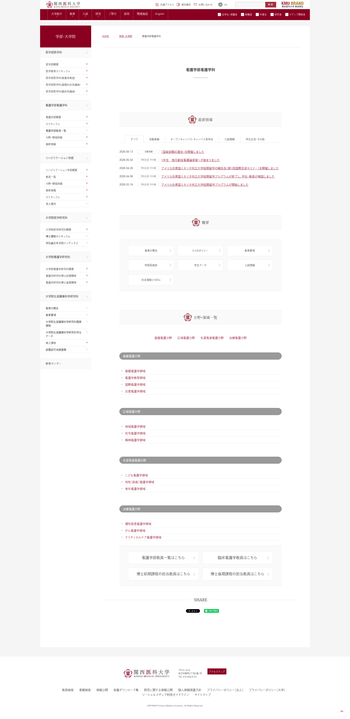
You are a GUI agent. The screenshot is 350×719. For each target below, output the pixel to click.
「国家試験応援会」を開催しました (182, 152)
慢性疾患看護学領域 (138, 524)
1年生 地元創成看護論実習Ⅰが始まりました (190, 160)
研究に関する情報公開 (158, 690)
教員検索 (68, 690)
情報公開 (102, 690)
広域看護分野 (186, 338)
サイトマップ (203, 695)
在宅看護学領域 (135, 433)
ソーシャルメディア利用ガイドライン (165, 695)
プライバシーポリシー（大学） (267, 690)
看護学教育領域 (135, 378)
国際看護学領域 (135, 384)
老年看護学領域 (135, 489)
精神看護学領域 (135, 440)
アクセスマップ (217, 671)
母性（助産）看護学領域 (139, 482)
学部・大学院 (125, 36)
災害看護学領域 (135, 391)
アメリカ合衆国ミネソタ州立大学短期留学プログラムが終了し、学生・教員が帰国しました (218, 176)
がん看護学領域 (135, 530)
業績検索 (85, 690)
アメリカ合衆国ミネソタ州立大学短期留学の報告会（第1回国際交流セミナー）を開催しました (220, 168)
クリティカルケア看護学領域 (143, 537)
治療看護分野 (238, 338)
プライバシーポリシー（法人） (225, 690)
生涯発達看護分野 (212, 338)
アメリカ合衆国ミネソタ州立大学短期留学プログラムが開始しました (204, 185)
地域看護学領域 (135, 426)
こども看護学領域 (136, 475)
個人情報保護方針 (189, 690)
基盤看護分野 (163, 338)
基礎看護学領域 (135, 371)
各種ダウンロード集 (126, 690)
